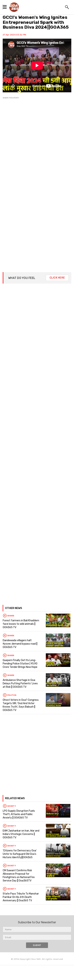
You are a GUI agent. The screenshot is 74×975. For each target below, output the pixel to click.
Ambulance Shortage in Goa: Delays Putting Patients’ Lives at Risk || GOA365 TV (20, 683)
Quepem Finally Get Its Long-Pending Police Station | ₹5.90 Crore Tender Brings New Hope (20, 664)
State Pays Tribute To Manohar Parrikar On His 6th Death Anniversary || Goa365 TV (21, 897)
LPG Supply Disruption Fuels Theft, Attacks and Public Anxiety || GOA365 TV (19, 814)
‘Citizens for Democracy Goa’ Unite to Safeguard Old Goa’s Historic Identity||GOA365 (20, 854)
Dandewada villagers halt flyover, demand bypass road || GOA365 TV (20, 644)
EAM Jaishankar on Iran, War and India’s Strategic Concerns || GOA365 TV (21, 834)
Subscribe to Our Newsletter (37, 922)
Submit (37, 945)
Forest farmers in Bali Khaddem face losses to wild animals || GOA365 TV (21, 624)
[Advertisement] (37, 144)
